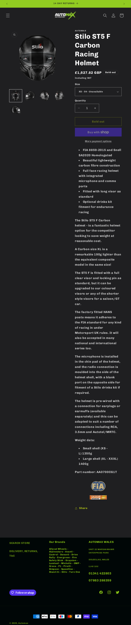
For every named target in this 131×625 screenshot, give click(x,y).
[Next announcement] (124, 3)
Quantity (80, 100)
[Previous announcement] (7, 3)
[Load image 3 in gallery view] (44, 95)
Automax (23, 623)
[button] (8, 15)
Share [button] (83, 508)
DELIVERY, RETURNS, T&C (23, 553)
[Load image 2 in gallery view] (30, 95)
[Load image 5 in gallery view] (15, 110)
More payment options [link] (98, 141)
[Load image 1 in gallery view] (15, 95)
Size (77, 84)
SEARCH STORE (19, 543)
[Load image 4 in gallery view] (59, 95)
